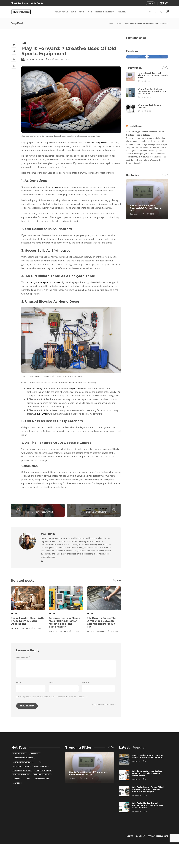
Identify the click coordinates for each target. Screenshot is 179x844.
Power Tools (61, 12)
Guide (119, 23)
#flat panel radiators (22, 770)
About (130, 836)
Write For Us (37, 3)
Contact (140, 836)
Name (19, 682)
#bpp (40, 762)
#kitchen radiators (21, 775)
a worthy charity (62, 187)
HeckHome (135, 126)
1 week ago (136, 761)
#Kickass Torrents (43, 770)
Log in (150, 3)
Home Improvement (104, 12)
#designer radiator (21, 766)
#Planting (17, 779)
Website (86, 682)
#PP (28, 779)
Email (52, 682)
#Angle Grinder (19, 754)
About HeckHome (19, 3)
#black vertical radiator (23, 762)
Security (122, 12)
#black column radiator (23, 758)
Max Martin (30, 59)
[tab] (124, 747)
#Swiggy (16, 783)
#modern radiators (42, 775)
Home (89, 12)
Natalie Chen (53, 631)
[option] (28, 607)
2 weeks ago (136, 795)
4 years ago (100, 631)
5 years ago (39, 59)
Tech (81, 12)
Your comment (23, 657)
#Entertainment (40, 766)
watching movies (99, 142)
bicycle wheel (41, 413)
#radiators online (42, 779)
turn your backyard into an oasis (46, 282)
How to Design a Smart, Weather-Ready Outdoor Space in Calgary (145, 133)
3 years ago (24, 628)
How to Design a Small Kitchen (93, 512)
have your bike (74, 388)
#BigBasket (35, 754)
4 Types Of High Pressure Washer (39, 512)
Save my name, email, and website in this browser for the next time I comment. (53, 697)
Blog (73, 12)
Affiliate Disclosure (158, 836)
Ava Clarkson (15, 628)
